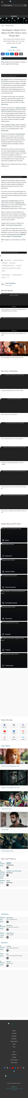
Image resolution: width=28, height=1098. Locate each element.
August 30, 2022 (11, 50)
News (2, 25)
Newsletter (14, 739)
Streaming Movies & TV (17, 274)
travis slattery (7, 260)
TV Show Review (10, 865)
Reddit (23, 733)
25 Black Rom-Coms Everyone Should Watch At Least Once (14, 334)
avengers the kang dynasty (8, 265)
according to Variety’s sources (12, 124)
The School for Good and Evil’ (14, 225)
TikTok (4, 739)
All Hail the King (18, 100)
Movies (3, 277)
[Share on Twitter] (7, 54)
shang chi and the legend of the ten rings (11, 268)
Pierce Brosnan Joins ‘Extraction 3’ (9, 414)
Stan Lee (14, 151)
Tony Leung (9, 113)
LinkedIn (13, 733)
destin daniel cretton (18, 260)
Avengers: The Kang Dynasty (13, 236)
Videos (14, 1044)
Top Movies (5, 914)
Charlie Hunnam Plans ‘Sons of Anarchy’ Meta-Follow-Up (14, 487)
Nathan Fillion (14, 200)
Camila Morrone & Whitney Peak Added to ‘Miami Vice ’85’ (14, 511)
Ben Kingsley (4, 79)
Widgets (23, 739)
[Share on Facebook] (3, 54)
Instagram (10, 1068)
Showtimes (14, 1038)
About (14, 1051)
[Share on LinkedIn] (12, 54)
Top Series (4, 942)
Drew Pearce (4, 104)
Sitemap (14, 1057)
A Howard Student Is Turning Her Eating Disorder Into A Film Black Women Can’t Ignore (13, 310)
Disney (3, 270)
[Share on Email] (21, 54)
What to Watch (14, 1041)
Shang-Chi (23, 232)
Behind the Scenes (10, 25)
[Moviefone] (14, 2)
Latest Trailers (5, 746)
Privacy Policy (14, 1062)
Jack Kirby (22, 151)
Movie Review (9, 872)
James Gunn (4, 200)
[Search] (25, 5)
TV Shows (14, 1033)
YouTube (4, 733)
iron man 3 (19, 265)
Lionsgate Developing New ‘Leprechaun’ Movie (12, 390)
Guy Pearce (16, 89)
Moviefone (14, 47)
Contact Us (14, 1054)
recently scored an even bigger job (16, 234)
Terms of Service (14, 1059)
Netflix (3, 225)
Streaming (14, 1036)
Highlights (14, 16)
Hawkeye (3, 145)
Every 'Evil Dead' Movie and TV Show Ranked (12, 438)
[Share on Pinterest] (16, 54)
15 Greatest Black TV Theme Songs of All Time (12, 357)
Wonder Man (4, 130)
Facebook (5, 1068)
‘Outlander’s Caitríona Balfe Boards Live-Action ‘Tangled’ (12, 463)
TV (7, 277)
